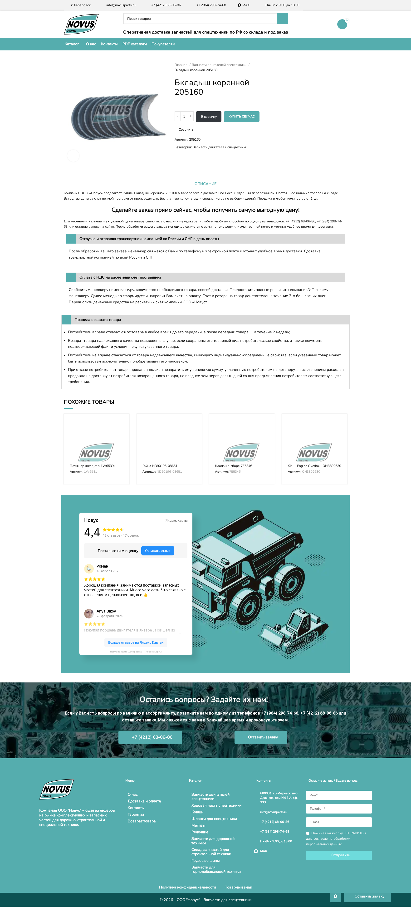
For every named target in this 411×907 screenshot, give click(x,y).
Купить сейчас (242, 116)
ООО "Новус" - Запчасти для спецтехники (214, 899)
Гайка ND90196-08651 (159, 466)
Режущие (199, 832)
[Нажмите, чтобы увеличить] (73, 156)
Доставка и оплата (144, 801)
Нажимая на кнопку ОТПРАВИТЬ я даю (336, 838)
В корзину (209, 116)
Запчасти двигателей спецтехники (219, 65)
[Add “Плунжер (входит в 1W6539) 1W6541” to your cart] (122, 425)
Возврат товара (142, 821)
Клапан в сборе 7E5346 (233, 466)
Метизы (198, 825)
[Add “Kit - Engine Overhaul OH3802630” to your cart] (340, 425)
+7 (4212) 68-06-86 (300, 221)
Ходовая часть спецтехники (216, 805)
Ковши (197, 812)
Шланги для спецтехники (214, 818)
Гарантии (136, 814)
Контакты (136, 807)
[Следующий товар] (281, 65)
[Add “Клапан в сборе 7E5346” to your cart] (268, 425)
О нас (133, 794)
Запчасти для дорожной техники (213, 841)
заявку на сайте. (102, 226)
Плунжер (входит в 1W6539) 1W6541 (92, 468)
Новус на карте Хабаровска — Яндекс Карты (135, 651)
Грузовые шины (205, 860)
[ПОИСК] (282, 18)
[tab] (205, 184)
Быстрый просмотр (122, 435)
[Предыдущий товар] (272, 65)
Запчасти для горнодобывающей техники (216, 869)
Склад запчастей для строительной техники (211, 852)
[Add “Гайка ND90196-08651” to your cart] (195, 425)
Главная (181, 65)
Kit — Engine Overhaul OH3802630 (314, 466)
